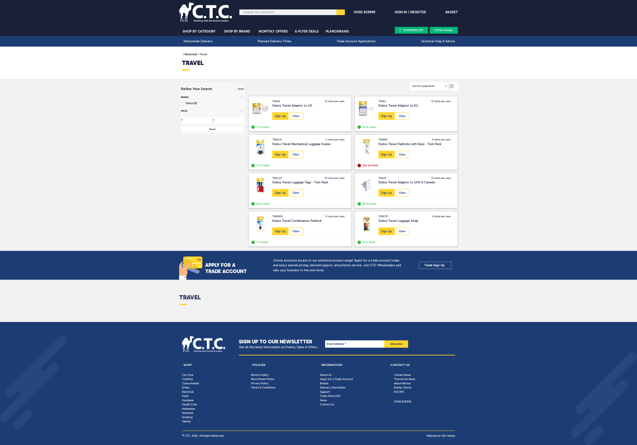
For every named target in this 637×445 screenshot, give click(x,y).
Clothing (187, 379)
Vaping (186, 421)
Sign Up (280, 116)
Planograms (337, 31)
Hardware (188, 400)
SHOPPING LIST (413, 30)
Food (185, 396)
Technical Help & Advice (438, 41)
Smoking (187, 417)
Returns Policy (260, 375)
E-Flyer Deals (307, 31)
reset (241, 88)
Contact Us (327, 404)
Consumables (190, 383)
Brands (324, 383)
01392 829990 (364, 12)
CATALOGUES (443, 30)
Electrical (191, 54)
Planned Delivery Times (274, 41)
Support (325, 391)
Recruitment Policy (262, 379)
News (323, 400)
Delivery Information (333, 387)
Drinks (186, 387)
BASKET (452, 12)
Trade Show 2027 (330, 396)
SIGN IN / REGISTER (410, 12)
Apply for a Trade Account (336, 379)
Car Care (187, 375)
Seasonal (187, 412)
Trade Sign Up (434, 265)
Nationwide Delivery (197, 41)
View (295, 116)
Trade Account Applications (356, 41)
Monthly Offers (273, 31)
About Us (326, 375)
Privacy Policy (259, 383)
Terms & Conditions (263, 387)
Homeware (188, 408)
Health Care (189, 404)
